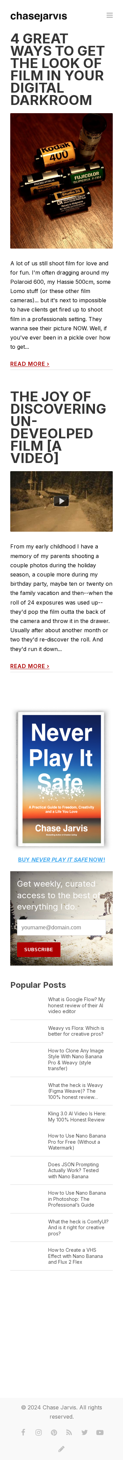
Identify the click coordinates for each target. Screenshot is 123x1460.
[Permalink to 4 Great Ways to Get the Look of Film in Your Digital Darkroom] (61, 181)
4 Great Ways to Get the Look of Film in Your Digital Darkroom (57, 69)
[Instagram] (38, 1432)
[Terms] (61, 1449)
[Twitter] (85, 1432)
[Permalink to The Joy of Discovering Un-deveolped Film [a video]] (61, 501)
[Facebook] (23, 1432)
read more (30, 364)
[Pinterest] (54, 1432)
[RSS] (69, 1432)
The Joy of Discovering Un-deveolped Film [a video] (58, 427)
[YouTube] (100, 1432)
